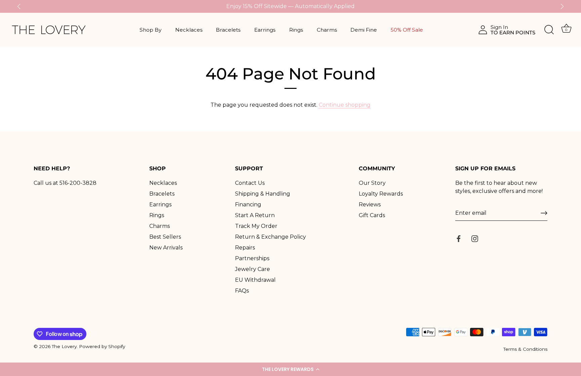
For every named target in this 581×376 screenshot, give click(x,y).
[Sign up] (544, 213)
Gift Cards (372, 215)
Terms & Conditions (525, 349)
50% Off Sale (407, 30)
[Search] (549, 30)
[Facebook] (458, 238)
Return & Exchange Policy (270, 237)
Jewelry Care (252, 269)
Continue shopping (345, 105)
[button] (290, 369)
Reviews (370, 204)
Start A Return (255, 215)
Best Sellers (165, 237)
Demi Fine (363, 30)
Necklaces (188, 30)
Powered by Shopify (102, 346)
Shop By (150, 30)
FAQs (242, 290)
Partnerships (252, 258)
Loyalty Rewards (381, 194)
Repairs (245, 247)
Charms (327, 30)
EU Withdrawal (255, 280)
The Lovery (64, 346)
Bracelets (228, 30)
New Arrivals (166, 247)
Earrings (264, 30)
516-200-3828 (78, 183)
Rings (296, 30)
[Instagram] (474, 238)
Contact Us (250, 183)
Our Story (372, 183)
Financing (248, 204)
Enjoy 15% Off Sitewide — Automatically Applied (290, 6)
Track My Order (256, 226)
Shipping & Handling (262, 194)
